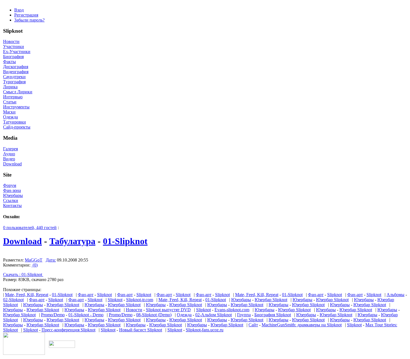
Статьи (9, 101)
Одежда (10, 117)
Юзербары (13, 195)
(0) (35, 265)
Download (12, 163)
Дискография (15, 66)
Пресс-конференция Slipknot (68, 329)
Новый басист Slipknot (140, 329)
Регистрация (26, 15)
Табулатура (72, 241)
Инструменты (16, 106)
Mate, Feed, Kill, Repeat (26, 294)
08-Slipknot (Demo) (154, 314)
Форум (9, 185)
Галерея (10, 148)
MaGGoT (33, 260)
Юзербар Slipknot (271, 299)
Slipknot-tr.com (139, 299)
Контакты (12, 205)
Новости (11, 41)
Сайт (253, 324)
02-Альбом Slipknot (213, 314)
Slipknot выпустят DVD (168, 309)
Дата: (51, 260)
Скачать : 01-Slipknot (23, 274)
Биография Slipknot (272, 314)
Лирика (10, 86)
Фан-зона (12, 190)
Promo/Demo (53, 314)
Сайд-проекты (16, 127)
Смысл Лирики (17, 91)
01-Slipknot (125, 241)
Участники (13, 46)
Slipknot (104, 294)
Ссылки (10, 200)
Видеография (15, 71)
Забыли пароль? (29, 20)
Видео (9, 158)
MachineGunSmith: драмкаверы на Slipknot (302, 324)
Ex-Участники (16, 51)
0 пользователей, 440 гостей (30, 227)
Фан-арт (85, 294)
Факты (9, 61)
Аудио (9, 153)
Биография (13, 56)
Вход (19, 10)
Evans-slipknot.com (231, 309)
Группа (244, 314)
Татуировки (14, 122)
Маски (9, 112)
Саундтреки (14, 76)
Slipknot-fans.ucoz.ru (204, 329)
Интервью (13, 96)
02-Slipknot (13, 299)
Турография (14, 81)
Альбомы (395, 294)
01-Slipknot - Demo (85, 314)
